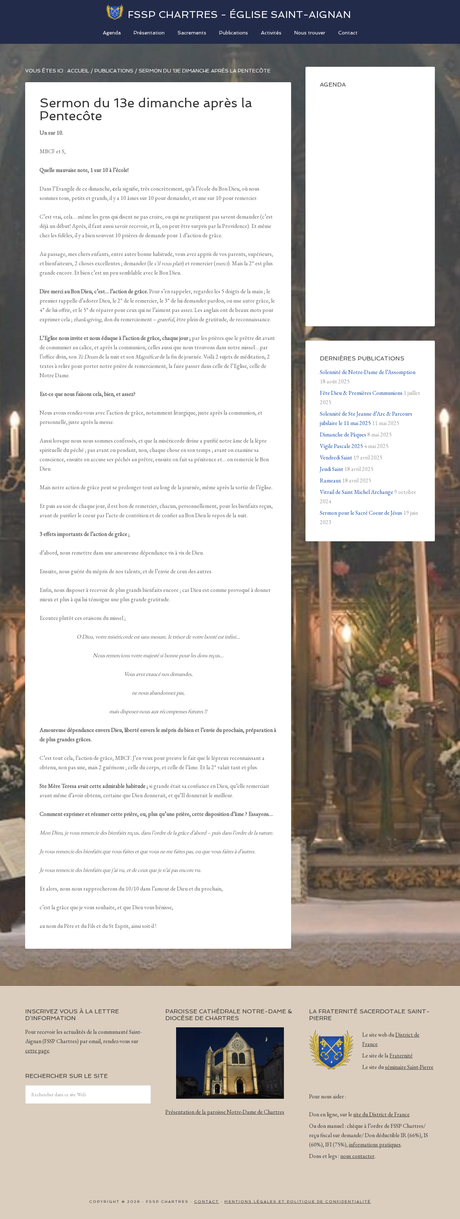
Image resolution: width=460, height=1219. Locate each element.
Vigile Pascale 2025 (341, 446)
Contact (206, 1202)
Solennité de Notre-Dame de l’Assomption (367, 372)
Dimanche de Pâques (343, 434)
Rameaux (330, 480)
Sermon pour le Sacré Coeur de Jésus (361, 513)
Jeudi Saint (331, 469)
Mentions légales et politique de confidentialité (297, 1202)
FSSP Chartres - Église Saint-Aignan (239, 14)
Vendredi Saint (336, 457)
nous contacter (357, 1156)
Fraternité (401, 1055)
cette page (37, 1050)
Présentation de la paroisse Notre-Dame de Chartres (224, 1112)
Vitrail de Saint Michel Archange (356, 492)
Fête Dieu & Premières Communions (361, 393)
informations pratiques (375, 1144)
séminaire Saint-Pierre (409, 1067)
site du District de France (381, 1114)
